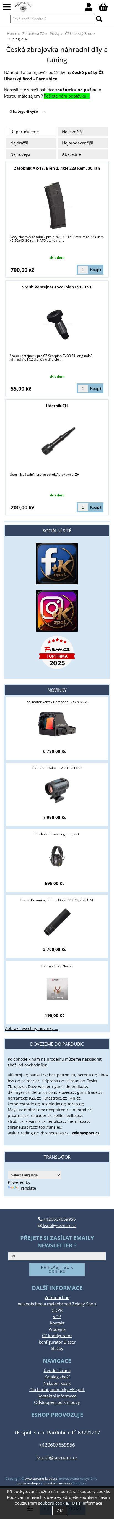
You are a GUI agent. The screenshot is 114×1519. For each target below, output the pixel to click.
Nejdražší (19, 143)
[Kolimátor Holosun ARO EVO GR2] (57, 790)
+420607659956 (59, 1219)
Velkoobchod (57, 1297)
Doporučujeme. (25, 132)
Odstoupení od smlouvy (57, 1402)
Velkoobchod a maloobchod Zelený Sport (57, 1304)
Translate (27, 1188)
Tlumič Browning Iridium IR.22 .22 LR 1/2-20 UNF (57, 900)
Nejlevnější (72, 132)
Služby (57, 1348)
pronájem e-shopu (57, 1483)
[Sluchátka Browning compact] (57, 856)
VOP (57, 1317)
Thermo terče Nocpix (57, 966)
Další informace (87, 1503)
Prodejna (57, 1329)
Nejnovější (20, 154)
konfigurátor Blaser (57, 1342)
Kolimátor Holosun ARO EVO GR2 (57, 768)
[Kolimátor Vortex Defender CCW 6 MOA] (56, 724)
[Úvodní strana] (23, 7)
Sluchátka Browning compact (57, 834)
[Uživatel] (92, 9)
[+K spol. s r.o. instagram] (57, 611)
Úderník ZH (57, 405)
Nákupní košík (57, 1383)
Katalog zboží (57, 1377)
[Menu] (7, 7)
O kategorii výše (23, 111)
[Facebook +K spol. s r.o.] (57, 583)
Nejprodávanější (77, 143)
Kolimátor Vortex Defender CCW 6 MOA (57, 702)
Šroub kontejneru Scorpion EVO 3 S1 (57, 287)
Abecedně (71, 154)
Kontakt (57, 1323)
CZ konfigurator (57, 1336)
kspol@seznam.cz (59, 1225)
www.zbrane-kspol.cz (41, 1478)
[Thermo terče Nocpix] (57, 988)
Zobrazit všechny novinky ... (31, 1028)
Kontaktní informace (57, 1396)
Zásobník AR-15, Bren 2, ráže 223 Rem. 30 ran (57, 168)
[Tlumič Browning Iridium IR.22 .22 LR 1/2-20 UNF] (57, 922)
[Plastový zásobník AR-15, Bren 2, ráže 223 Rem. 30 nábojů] (57, 204)
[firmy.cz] (57, 652)
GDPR (57, 1310)
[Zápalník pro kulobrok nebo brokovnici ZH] (57, 442)
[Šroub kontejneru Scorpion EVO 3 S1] (57, 323)
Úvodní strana (57, 1370)
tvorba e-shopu (28, 1483)
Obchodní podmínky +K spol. (57, 1389)
